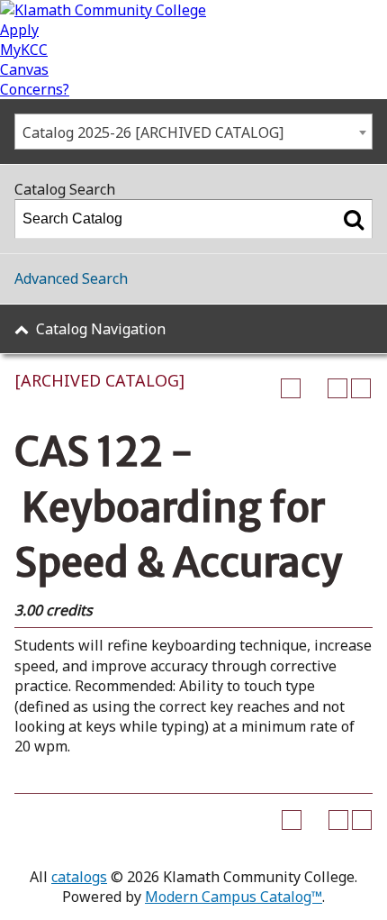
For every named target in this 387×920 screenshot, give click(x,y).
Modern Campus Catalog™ (233, 896)
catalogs (79, 877)
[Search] (354, 219)
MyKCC (24, 49)
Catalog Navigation (101, 329)
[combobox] (193, 132)
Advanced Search (71, 278)
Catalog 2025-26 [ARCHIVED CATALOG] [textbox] (153, 132)
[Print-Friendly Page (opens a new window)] (337, 388)
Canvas (24, 69)
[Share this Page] (314, 388)
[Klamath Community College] (103, 10)
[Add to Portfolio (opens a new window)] (291, 388)
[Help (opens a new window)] (361, 388)
